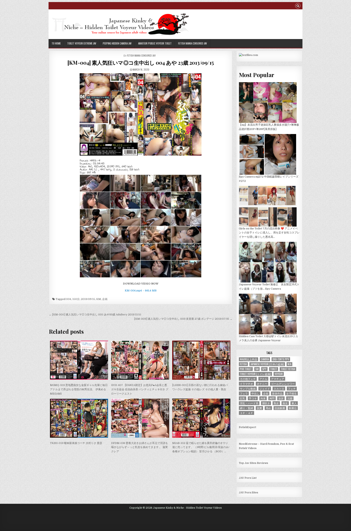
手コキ (253, 398)
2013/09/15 (88, 299)
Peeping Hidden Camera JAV (117, 43)
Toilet (273, 369)
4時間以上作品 (248, 359)
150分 (76, 299)
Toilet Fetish (288, 369)
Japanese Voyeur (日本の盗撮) (267, 364)
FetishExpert (247, 427)
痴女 (285, 403)
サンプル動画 (248, 388)
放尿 (281, 398)
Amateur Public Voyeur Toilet (155, 43)
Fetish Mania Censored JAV (192, 43)
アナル (263, 379)
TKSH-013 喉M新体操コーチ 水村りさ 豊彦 (76, 443)
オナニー (262, 384)
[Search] (297, 6)
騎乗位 (293, 408)
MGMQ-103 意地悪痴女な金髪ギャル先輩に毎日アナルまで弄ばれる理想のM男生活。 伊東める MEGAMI (79, 389)
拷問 (272, 398)
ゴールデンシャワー (283, 384)
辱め (268, 408)
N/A (289, 364)
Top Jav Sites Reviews (253, 462)
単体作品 (277, 393)
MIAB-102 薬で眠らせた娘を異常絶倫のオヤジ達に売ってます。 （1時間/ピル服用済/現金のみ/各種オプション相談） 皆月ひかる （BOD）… (200, 447)
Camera (265, 359)
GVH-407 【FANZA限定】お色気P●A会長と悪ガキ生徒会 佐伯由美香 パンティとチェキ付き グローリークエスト (139, 389)
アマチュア (277, 379)
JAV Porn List (248, 477)
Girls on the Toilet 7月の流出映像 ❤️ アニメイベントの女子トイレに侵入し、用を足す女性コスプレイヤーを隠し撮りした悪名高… (269, 233)
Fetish (243, 364)
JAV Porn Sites (248, 492)
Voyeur (279, 374)
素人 (294, 403)
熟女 (276, 403)
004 (68, 299)
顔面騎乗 (280, 408)
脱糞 (259, 408)
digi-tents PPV (281, 359)
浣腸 (289, 398)
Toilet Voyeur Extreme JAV (81, 43)
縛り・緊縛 (246, 408)
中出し (255, 393)
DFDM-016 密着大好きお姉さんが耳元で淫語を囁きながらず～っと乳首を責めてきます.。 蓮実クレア (139, 447)
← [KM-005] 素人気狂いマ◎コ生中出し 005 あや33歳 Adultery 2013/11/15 (95, 314)
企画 (104, 299)
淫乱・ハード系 (249, 403)
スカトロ (279, 388)
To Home (56, 43)
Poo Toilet (246, 369)
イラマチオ (246, 384)
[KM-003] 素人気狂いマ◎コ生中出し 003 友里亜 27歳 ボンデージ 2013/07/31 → (183, 318)
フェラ (244, 393)
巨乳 (242, 398)
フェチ (292, 388)
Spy (264, 369)
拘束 (263, 398)
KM (98, 299)
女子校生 (291, 393)
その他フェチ (248, 379)
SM (257, 369)
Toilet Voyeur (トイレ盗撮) (255, 374)
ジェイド (264, 388)
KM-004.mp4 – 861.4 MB (141, 290)
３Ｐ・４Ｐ (246, 413)
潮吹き (266, 403)
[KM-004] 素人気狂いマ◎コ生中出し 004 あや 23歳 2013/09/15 (140, 62)
